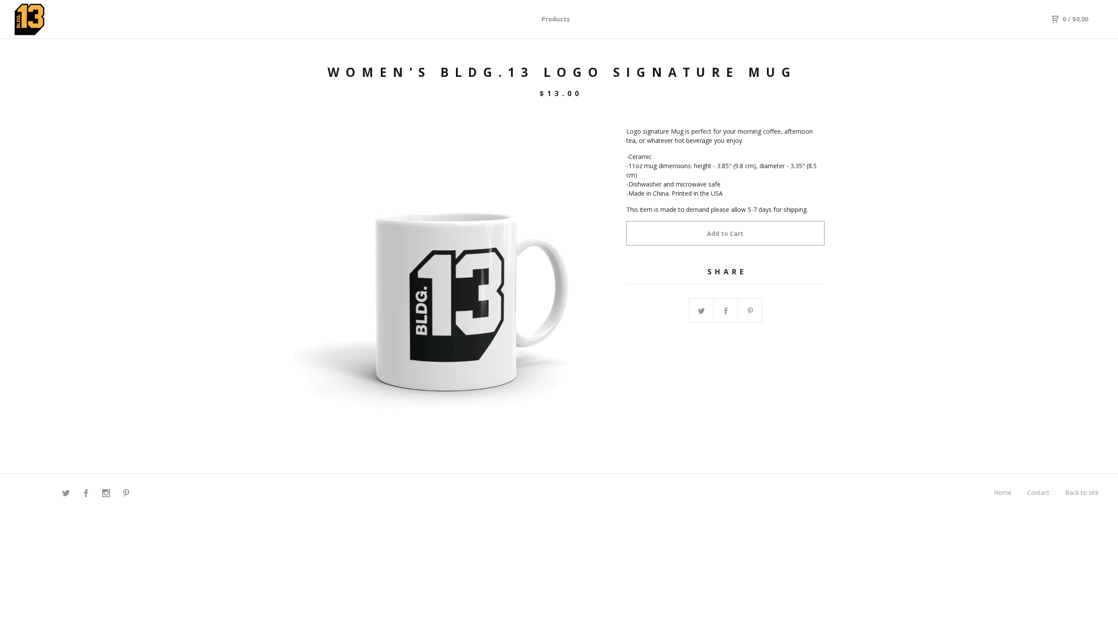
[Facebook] (86, 494)
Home (1002, 492)
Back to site (1082, 492)
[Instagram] (106, 494)
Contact (1038, 492)
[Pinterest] (126, 494)
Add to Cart (725, 233)
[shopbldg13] (59, 19)
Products (556, 19)
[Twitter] (66, 494)
